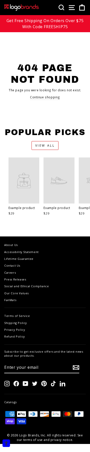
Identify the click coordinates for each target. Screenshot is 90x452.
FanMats (10, 300)
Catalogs (10, 402)
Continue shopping (45, 97)
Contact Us (12, 265)
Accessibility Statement (21, 252)
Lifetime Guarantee (19, 259)
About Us (11, 245)
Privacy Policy (14, 330)
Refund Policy (14, 336)
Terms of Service (17, 316)
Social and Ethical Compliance (26, 286)
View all (45, 145)
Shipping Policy (15, 323)
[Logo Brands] (21, 7)
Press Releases (15, 279)
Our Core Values (16, 293)
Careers (10, 272)
